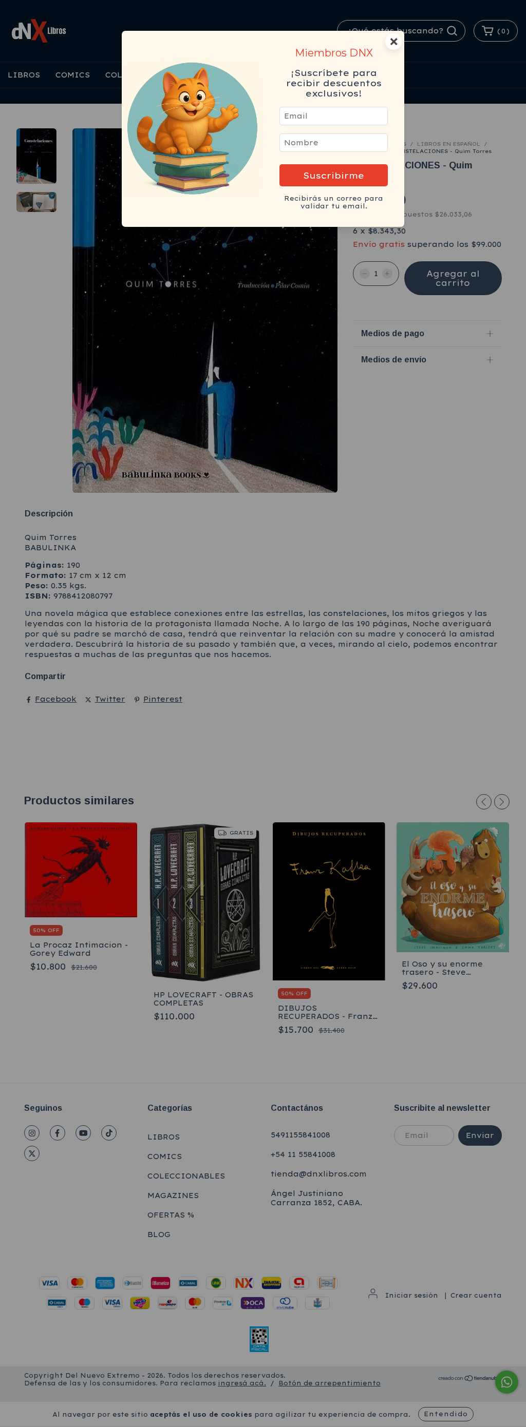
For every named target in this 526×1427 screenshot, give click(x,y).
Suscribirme (333, 175)
